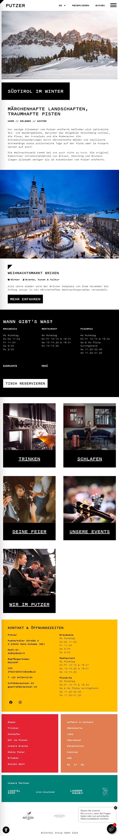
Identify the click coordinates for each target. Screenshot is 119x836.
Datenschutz (75, 745)
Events (30, 279)
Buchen (100, 5)
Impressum (74, 740)
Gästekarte (74, 728)
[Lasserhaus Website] (77, 792)
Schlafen (89, 459)
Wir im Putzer (29, 604)
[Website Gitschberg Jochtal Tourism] (59, 816)
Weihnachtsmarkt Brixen (33, 272)
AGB (69, 757)
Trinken (29, 459)
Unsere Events (90, 531)
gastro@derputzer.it (22, 686)
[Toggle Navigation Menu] (113, 5)
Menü (45, 365)
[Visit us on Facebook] (11, 702)
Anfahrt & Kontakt (80, 722)
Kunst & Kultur (49, 279)
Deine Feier (29, 531)
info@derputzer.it (21, 683)
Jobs (70, 734)
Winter (15, 279)
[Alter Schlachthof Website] (45, 792)
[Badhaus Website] (105, 792)
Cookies (72, 752)
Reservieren (80, 5)
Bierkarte (10, 365)
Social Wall (16, 764)
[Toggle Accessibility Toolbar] (6, 830)
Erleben (25, 121)
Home (11, 121)
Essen (11, 722)
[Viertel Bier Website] (14, 792)
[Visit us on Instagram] (20, 702)
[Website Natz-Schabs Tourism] (28, 816)
